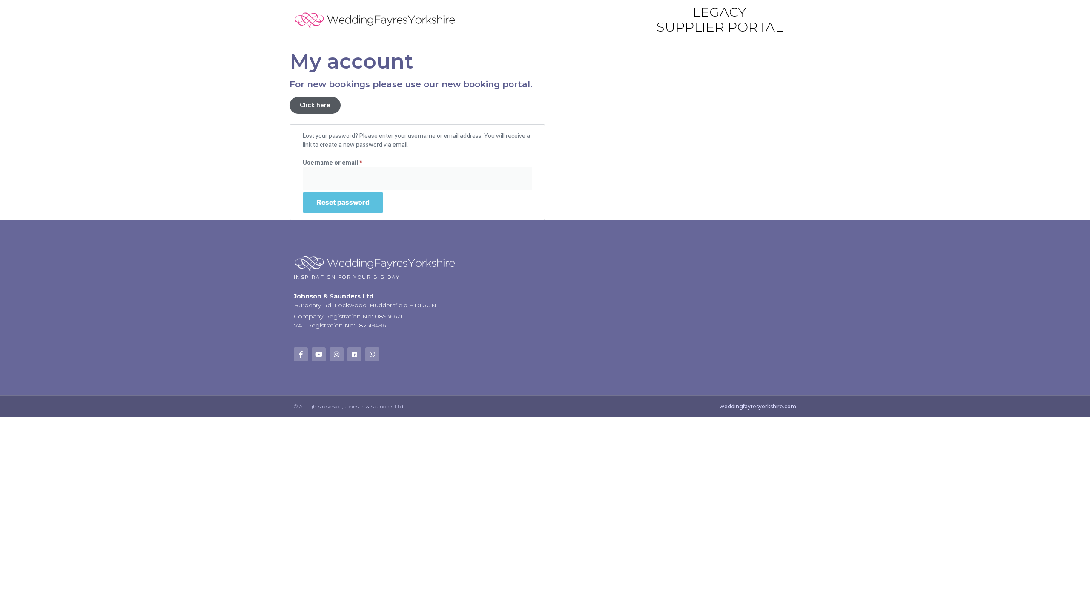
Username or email (346, 162)
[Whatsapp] (372, 354)
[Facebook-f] (301, 354)
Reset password (343, 202)
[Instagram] (337, 354)
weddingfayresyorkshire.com (758, 406)
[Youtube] (319, 354)
